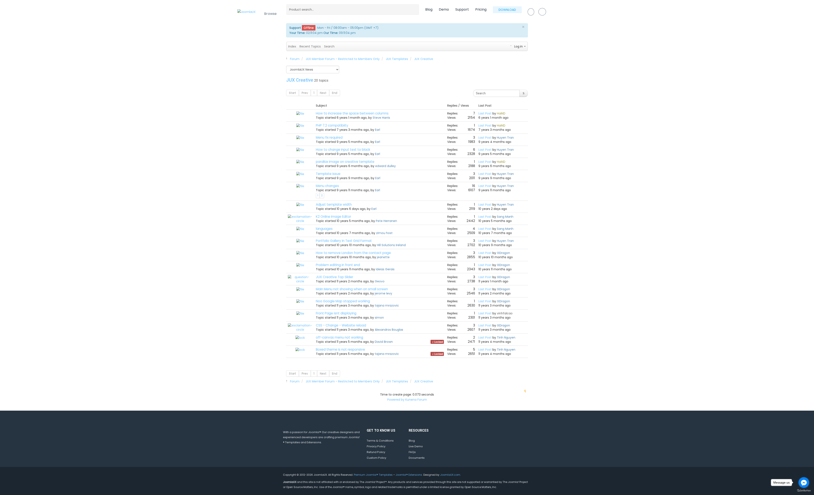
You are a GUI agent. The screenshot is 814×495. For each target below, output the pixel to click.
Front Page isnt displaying (336, 313)
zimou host (384, 233)
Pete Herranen (386, 221)
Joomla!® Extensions (409, 475)
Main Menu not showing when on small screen (352, 289)
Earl (377, 130)
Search (329, 46)
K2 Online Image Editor (333, 216)
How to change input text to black (343, 149)
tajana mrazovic (387, 305)
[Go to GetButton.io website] (804, 490)
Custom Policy (376, 458)
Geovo (380, 281)
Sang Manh (505, 217)
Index (292, 46)
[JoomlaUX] (246, 11)
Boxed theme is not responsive (340, 349)
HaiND (501, 113)
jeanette (383, 257)
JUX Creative (299, 80)
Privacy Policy (376, 446)
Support (462, 9)
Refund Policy (376, 452)
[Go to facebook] (804, 482)
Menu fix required (329, 137)
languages (324, 228)
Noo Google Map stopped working (343, 301)
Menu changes (327, 186)
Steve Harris (381, 118)
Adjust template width (334, 204)
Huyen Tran (505, 137)
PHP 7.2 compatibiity (332, 125)
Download (507, 10)
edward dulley (385, 166)
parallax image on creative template (345, 161)
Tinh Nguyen (506, 337)
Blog (428, 9)
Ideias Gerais (385, 269)
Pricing (480, 9)
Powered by (395, 399)
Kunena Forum (416, 399)
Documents (417, 458)
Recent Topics (310, 46)
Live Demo (416, 446)
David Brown (384, 342)
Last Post (485, 113)
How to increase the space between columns (352, 113)
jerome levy (383, 293)
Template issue (328, 174)
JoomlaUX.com (450, 475)
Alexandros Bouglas (389, 330)
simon (379, 317)
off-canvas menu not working (339, 337)
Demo (444, 9)
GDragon (503, 253)
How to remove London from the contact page (353, 253)
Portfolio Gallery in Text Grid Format (344, 240)
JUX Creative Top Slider (334, 277)
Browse (270, 13)
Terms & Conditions (380, 441)
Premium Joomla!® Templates (373, 475)
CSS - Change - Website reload (341, 325)
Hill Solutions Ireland (391, 245)
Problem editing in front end (338, 265)
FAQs (412, 452)
